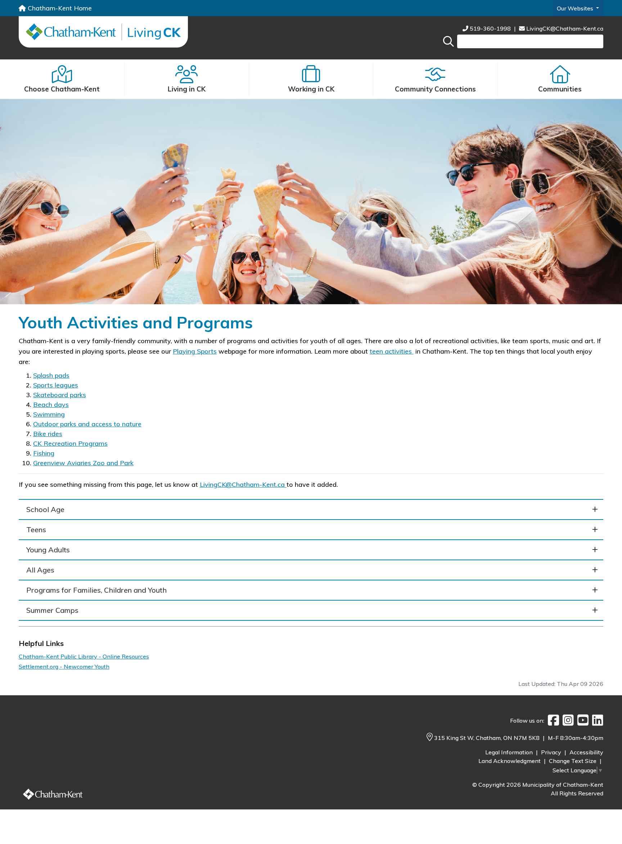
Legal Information (509, 752)
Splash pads (51, 375)
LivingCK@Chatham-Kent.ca (564, 28)
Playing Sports (195, 351)
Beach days (51, 404)
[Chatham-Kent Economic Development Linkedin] (596, 720)
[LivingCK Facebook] (551, 720)
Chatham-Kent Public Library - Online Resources (84, 656)
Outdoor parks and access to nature (87, 424)
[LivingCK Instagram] (566, 720)
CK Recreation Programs (70, 443)
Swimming (49, 414)
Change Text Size (573, 760)
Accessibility (586, 752)
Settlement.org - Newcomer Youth (64, 666)
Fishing (43, 453)
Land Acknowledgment (510, 760)
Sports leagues (55, 385)
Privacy (552, 752)
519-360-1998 (490, 28)
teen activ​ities (392, 351)
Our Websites (576, 8)
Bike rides (47, 434)
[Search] (448, 41)
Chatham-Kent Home (59, 8)
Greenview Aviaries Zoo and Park (83, 463)
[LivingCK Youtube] (581, 720)
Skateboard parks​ (59, 395)
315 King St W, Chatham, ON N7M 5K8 (487, 737)
